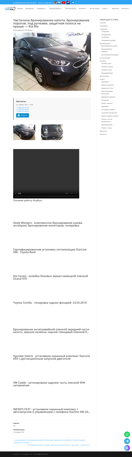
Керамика (105, 106)
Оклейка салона (107, 67)
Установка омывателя (109, 113)
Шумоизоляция (106, 125)
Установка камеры (108, 110)
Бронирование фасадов (109, 55)
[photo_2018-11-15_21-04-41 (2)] (24, 133)
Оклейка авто (106, 63)
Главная (20, 8)
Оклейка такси (106, 70)
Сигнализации (70, 8)
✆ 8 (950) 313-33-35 (41, 454)
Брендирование (107, 73)
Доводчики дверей (108, 97)
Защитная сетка (107, 88)
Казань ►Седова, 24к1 (45, 3)
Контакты (125, 8)
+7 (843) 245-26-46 (22, 107)
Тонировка (41, 8)
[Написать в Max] (127, 448)
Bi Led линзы (94, 8)
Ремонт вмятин (107, 103)
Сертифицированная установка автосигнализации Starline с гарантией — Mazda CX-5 (59, 445)
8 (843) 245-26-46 (20, 3)
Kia (14, 426)
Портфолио (29, 8)
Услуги (104, 8)
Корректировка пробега (110, 116)
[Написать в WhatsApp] (127, 434)
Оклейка (82, 8)
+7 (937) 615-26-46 (22, 109)
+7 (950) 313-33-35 (22, 111)
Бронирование (55, 8)
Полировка (105, 100)
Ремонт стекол (106, 128)
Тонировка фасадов (108, 40)
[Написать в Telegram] (127, 441)
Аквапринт (105, 82)
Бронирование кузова (109, 46)
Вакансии (115, 8)
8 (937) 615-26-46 (31, 3)
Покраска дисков (107, 85)
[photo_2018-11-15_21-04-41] (52, 133)
